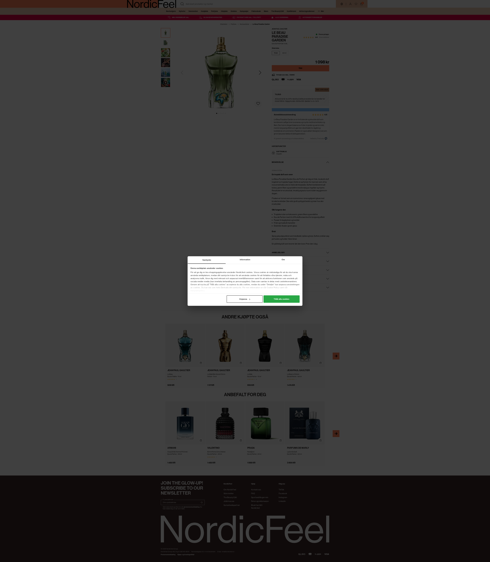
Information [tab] (245, 259)
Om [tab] (283, 259)
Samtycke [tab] (206, 260)
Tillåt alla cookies (281, 299)
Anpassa (243, 299)
